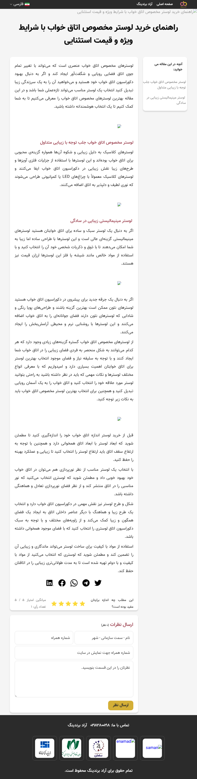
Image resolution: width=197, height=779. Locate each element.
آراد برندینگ (144, 4)
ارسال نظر (121, 705)
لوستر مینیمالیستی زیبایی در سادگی (166, 100)
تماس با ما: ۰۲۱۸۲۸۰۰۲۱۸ (110, 725)
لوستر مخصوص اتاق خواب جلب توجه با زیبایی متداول (164, 85)
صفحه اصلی (165, 4)
